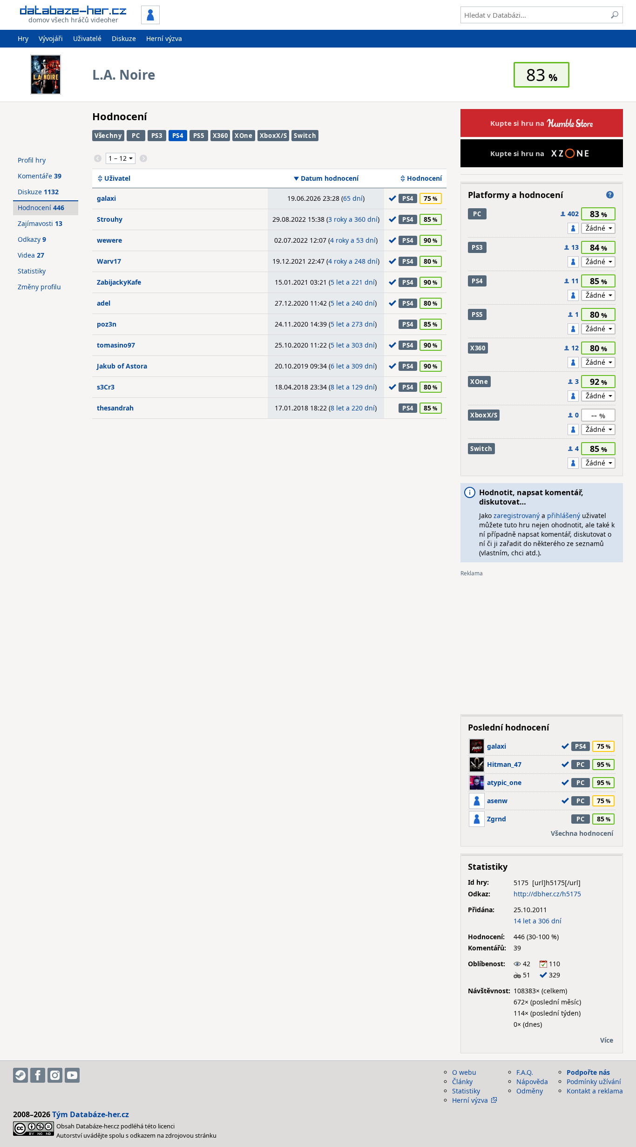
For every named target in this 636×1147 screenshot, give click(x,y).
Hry (23, 38)
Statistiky (32, 270)
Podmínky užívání (594, 1081)
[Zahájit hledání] (614, 14)
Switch (305, 135)
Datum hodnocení (330, 178)
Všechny (108, 135)
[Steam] (20, 1075)
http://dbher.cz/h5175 (547, 893)
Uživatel (117, 178)
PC (136, 135)
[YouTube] (72, 1075)
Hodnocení (424, 178)
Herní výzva (164, 38)
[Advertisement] (541, 642)
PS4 (177, 135)
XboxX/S (273, 135)
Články (462, 1081)
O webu (464, 1072)
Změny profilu (39, 286)
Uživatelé (87, 38)
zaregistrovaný (517, 515)
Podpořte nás (588, 1072)
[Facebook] (37, 1075)
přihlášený (563, 515)
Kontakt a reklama (595, 1090)
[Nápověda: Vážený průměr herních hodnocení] (610, 194)
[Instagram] (54, 1075)
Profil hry (32, 160)
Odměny (529, 1090)
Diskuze (124, 38)
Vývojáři (51, 38)
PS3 (156, 135)
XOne (244, 135)
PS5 (198, 135)
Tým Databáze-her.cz (90, 1114)
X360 (220, 135)
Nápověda (532, 1081)
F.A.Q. (524, 1072)
